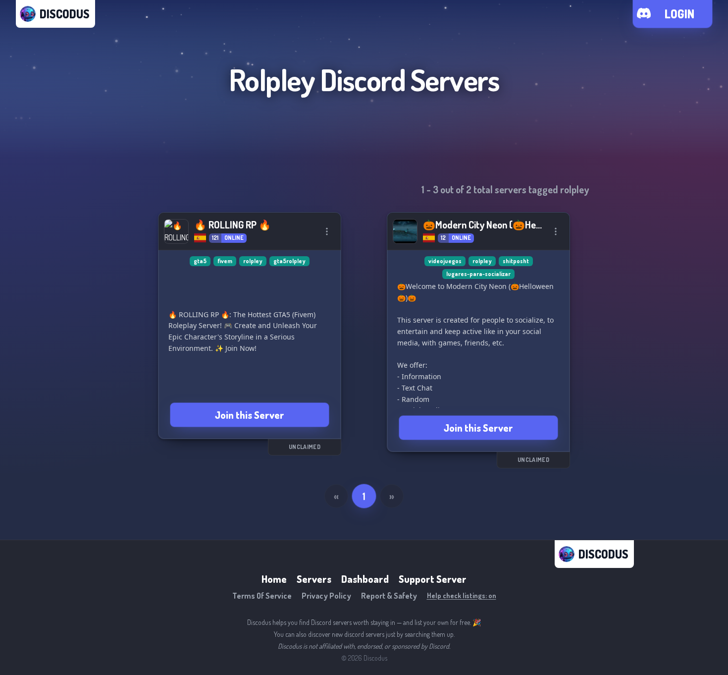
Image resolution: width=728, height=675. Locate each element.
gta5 (200, 261)
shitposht (516, 261)
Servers (314, 578)
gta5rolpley (289, 261)
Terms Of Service (262, 596)
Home (274, 578)
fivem (224, 261)
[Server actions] (327, 231)
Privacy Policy (326, 596)
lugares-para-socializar (478, 274)
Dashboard (365, 578)
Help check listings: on (461, 595)
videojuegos (445, 261)
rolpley (252, 261)
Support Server (433, 578)
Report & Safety (389, 596)
